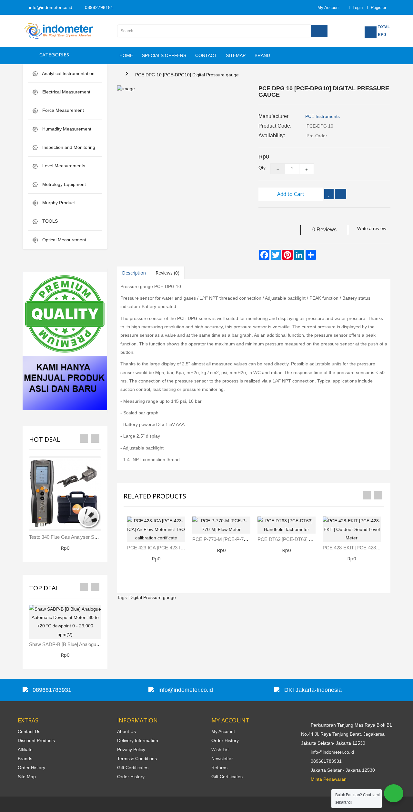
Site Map (27, 776)
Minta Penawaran (329, 779)
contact (206, 55)
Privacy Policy (131, 749)
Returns (219, 767)
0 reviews (324, 229)
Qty (259, 167)
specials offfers (164, 55)
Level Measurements (63, 165)
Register (378, 7)
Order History (31, 767)
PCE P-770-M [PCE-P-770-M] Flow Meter (236, 539)
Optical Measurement (63, 239)
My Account (223, 731)
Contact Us (29, 731)
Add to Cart (290, 194)
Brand (262, 55)
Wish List (220, 749)
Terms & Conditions (137, 758)
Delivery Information (137, 740)
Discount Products (36, 740)
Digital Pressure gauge (152, 597)
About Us (126, 731)
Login (358, 7)
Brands (25, 758)
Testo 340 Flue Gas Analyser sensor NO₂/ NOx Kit (82, 537)
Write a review (371, 228)
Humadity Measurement (66, 128)
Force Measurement (62, 110)
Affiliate (25, 749)
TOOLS (49, 221)
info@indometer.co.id (50, 7)
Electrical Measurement (65, 91)
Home (126, 55)
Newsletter (222, 758)
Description (134, 273)
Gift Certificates (132, 767)
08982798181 (98, 7)
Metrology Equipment (63, 184)
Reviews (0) (167, 273)
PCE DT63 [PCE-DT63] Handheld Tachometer (306, 539)
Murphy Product (58, 202)
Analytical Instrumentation (68, 73)
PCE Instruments (322, 116)
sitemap (236, 55)
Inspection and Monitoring (68, 147)
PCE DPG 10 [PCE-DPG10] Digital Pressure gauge (187, 74)
